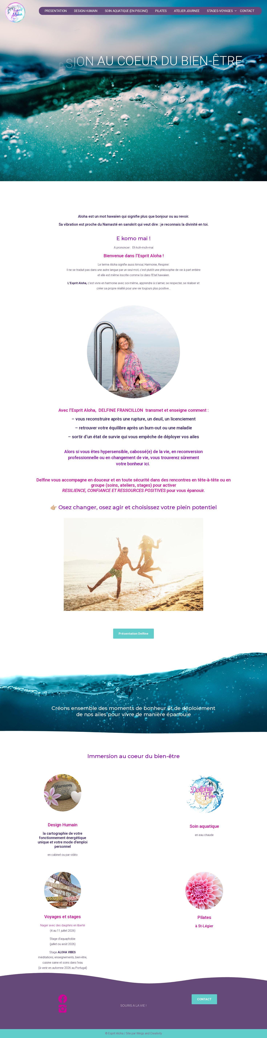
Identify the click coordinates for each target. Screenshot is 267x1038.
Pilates (204, 917)
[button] (133, 634)
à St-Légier (204, 926)
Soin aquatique (204, 826)
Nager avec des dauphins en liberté (62, 925)
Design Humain (62, 824)
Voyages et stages (62, 916)
